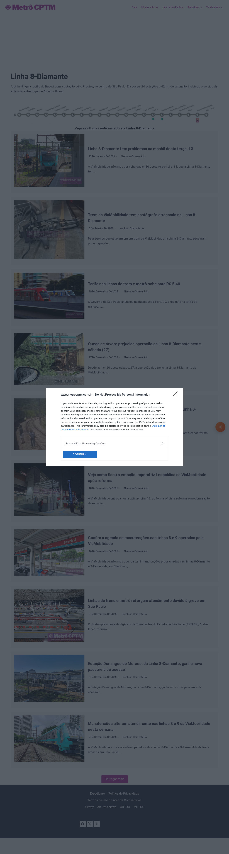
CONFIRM (80, 454)
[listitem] (114, 443)
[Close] (176, 394)
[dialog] (114, 427)
